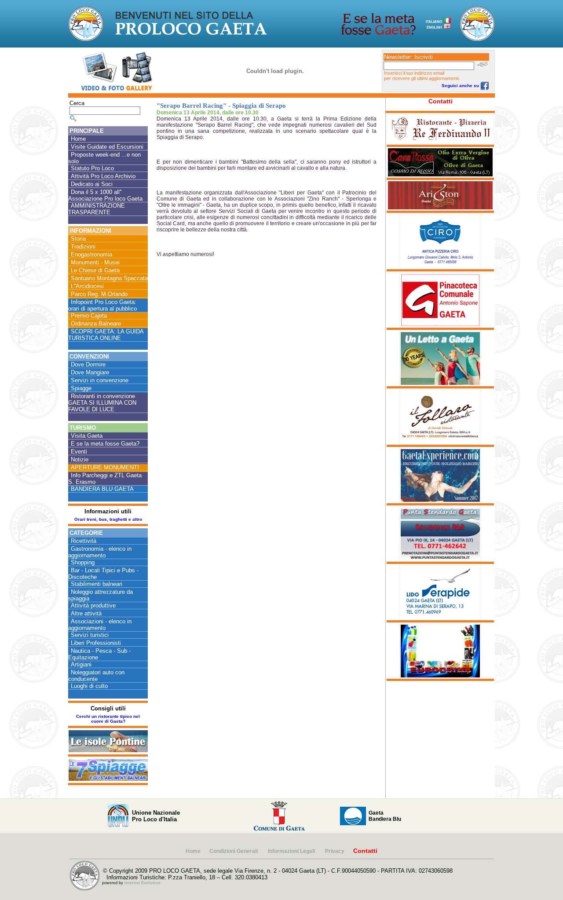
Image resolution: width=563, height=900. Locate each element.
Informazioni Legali (292, 851)
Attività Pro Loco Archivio (103, 176)
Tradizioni (83, 246)
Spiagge (81, 388)
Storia (78, 238)
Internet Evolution (142, 883)
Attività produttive (93, 605)
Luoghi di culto (89, 686)
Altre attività (86, 613)
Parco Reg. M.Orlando (99, 294)
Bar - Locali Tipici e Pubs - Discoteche (103, 573)
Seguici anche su (461, 85)
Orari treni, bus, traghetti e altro (108, 519)
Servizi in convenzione (99, 380)
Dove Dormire (88, 364)
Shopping (83, 562)
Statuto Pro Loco (92, 168)
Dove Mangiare (90, 372)
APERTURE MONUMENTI (105, 467)
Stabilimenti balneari (96, 584)
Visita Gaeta (86, 435)
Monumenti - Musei (95, 262)
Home (78, 138)
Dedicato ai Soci (92, 184)
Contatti (440, 101)
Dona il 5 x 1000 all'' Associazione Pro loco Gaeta (105, 195)
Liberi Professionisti (96, 643)
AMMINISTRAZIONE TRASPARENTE (96, 209)
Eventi (79, 451)
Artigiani (81, 664)
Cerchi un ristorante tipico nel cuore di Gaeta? (108, 719)
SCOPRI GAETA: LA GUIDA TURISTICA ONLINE (106, 334)
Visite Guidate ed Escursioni (107, 146)
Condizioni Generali (234, 851)
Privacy (334, 851)
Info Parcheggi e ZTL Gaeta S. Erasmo (105, 478)
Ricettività (83, 541)
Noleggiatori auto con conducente (96, 675)
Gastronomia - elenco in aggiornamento (100, 552)
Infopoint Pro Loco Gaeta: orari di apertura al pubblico (102, 305)
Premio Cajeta (89, 315)
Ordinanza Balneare (96, 323)
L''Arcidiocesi (87, 286)
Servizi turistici (90, 635)
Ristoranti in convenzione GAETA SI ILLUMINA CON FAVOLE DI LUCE (102, 403)
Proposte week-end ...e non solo (104, 158)
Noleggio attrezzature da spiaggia (100, 595)
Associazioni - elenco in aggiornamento (100, 624)
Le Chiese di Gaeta (95, 270)
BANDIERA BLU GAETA (102, 489)
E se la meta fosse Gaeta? (105, 443)
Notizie (79, 459)
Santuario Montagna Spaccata (109, 278)
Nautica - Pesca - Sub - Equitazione (99, 654)
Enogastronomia (91, 254)
